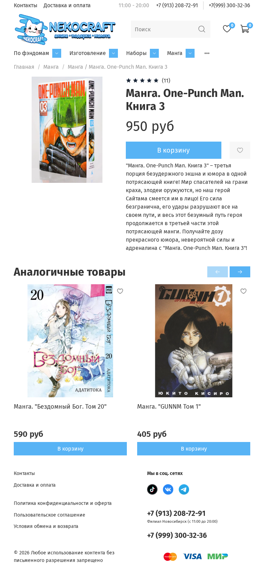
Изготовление (87, 53)
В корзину (70, 448)
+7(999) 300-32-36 (229, 5)
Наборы (136, 53)
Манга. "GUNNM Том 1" (169, 406)
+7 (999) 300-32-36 (177, 535)
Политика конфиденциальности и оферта (63, 503)
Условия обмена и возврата (46, 526)
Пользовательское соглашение (49, 515)
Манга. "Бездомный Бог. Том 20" (60, 406)
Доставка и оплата (67, 5)
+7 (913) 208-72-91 (177, 5)
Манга (175, 53)
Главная (24, 67)
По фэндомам (31, 53)
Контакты (25, 5)
